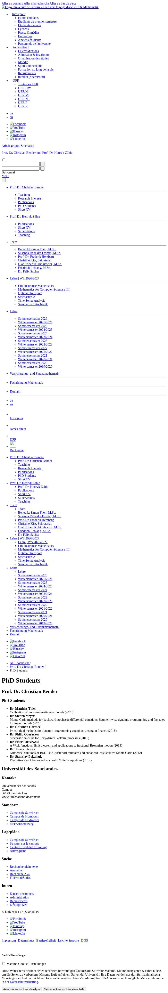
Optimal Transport (30, 293)
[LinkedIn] (17, 138)
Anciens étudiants (29, 40)
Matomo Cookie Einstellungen (26, 964)
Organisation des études (33, 58)
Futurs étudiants (28, 17)
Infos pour (18, 14)
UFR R (23, 106)
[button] (8, 172)
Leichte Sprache (68, 940)
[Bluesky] (17, 131)
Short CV (24, 209)
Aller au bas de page (63, 3)
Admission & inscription (34, 54)
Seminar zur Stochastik (33, 304)
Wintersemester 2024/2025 (35, 329)
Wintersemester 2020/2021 (35, 359)
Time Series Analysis (31, 300)
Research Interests (29, 198)
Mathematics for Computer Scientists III (43, 289)
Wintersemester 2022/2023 (35, 344)
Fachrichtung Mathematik (26, 382)
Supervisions (26, 231)
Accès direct (21, 47)
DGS (84, 940)
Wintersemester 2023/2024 (35, 337)
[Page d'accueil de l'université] (40, 7)
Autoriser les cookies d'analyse (21, 989)
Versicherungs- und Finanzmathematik (34, 373)
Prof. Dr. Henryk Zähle (25, 216)
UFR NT (24, 99)
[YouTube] (17, 127)
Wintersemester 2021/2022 (35, 351)
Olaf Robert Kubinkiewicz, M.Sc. (40, 264)
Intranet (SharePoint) (31, 77)
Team (13, 242)
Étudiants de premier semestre (37, 21)
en (11, 117)
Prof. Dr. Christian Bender (27, 187)
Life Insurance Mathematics (36, 285)
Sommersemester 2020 (32, 363)
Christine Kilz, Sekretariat (34, 260)
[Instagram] (18, 135)
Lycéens (23, 29)
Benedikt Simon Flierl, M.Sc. (37, 249)
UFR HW (24, 88)
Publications (26, 202)
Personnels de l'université (34, 43)
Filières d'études (28, 51)
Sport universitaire (30, 65)
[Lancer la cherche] (42, 164)
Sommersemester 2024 (32, 333)
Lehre (13, 311)
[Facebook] (18, 124)
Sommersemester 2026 (32, 318)
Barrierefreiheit (46, 940)
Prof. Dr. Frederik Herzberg (36, 256)
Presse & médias (28, 32)
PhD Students (27, 205)
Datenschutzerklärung (24, 982)
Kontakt (15, 391)
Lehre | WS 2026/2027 (24, 278)
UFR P (22, 102)
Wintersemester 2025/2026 (35, 322)
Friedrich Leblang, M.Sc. (34, 267)
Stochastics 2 (26, 297)
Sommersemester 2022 (32, 348)
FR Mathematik (88, 7)
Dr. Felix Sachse (28, 271)
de (11, 113)
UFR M (23, 91)
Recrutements (27, 73)
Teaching (24, 194)
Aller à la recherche (36, 3)
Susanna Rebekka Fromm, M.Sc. (39, 253)
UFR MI (23, 95)
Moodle (23, 62)
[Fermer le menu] (4, 180)
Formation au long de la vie (35, 69)
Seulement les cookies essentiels (64, 989)
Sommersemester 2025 (32, 326)
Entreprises (25, 36)
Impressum (9, 940)
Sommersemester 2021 (32, 355)
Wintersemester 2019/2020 (35, 366)
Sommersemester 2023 (32, 340)
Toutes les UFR (28, 84)
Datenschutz (26, 940)
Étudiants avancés (29, 25)
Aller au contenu (12, 3)
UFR (16, 80)
